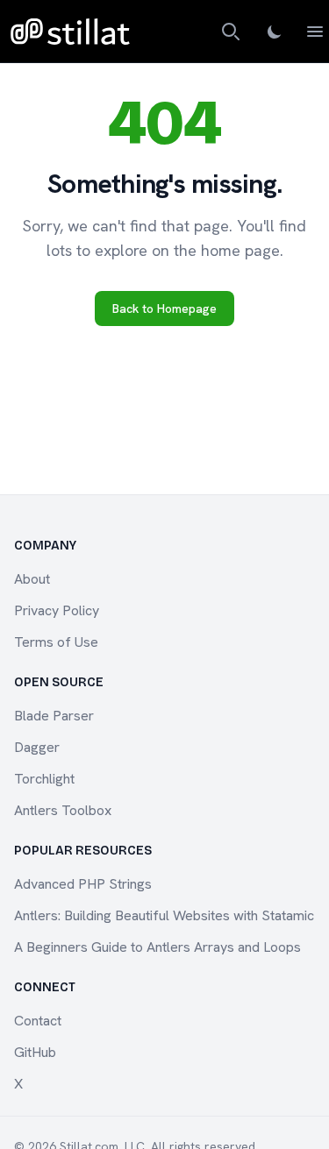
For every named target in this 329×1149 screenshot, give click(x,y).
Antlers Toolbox (62, 810)
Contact (37, 1020)
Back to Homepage (164, 308)
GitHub (35, 1052)
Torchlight (44, 779)
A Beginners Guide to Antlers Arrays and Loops (157, 947)
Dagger (37, 747)
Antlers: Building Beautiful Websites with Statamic (164, 915)
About (32, 579)
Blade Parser (54, 715)
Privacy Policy (56, 610)
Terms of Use (56, 642)
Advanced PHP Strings (83, 884)
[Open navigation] (315, 32)
